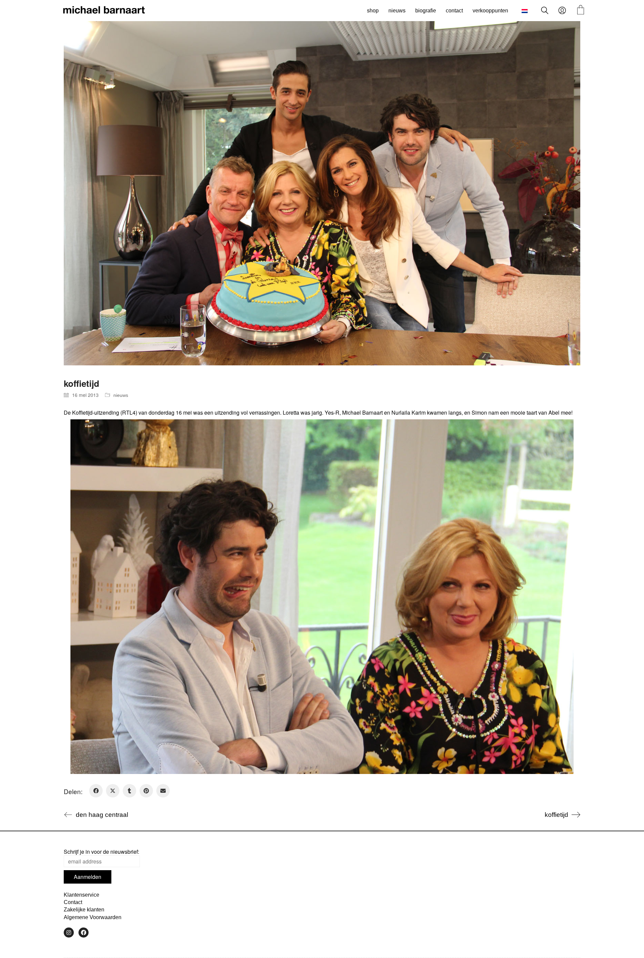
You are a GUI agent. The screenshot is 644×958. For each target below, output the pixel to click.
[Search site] (544, 11)
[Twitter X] (112, 790)
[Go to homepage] (104, 11)
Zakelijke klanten (84, 909)
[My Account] (562, 10)
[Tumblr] (129, 790)
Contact (73, 902)
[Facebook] (96, 790)
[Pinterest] (146, 790)
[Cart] (580, 10)
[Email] (163, 790)
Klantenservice (81, 895)
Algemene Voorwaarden (92, 917)
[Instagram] (69, 932)
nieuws (120, 395)
